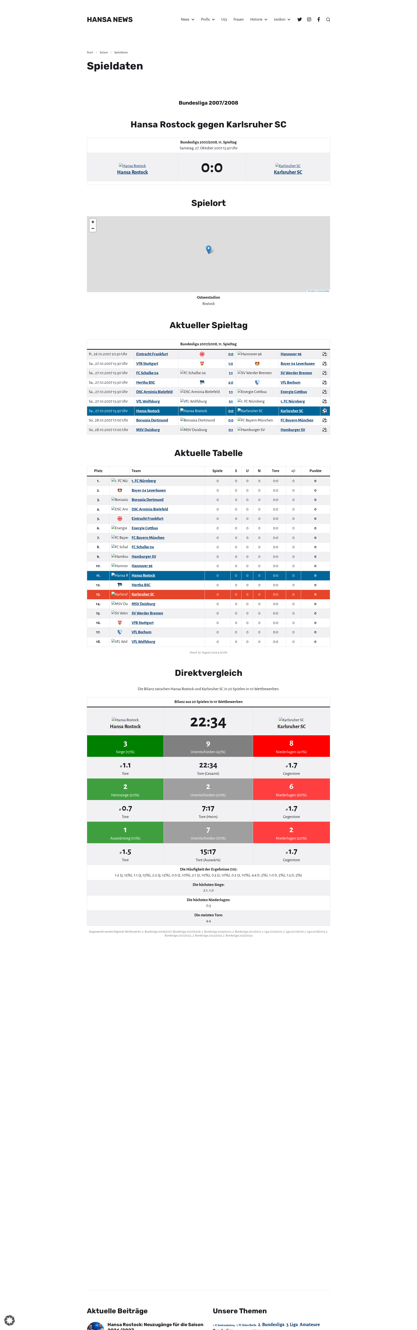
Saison (104, 52)
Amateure (310, 1324)
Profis (205, 19)
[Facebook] (318, 19)
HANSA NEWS (110, 19)
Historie (256, 19)
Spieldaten (121, 52)
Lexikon (279, 19)
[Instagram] (309, 19)
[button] (328, 19)
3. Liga (292, 1324)
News (185, 19)
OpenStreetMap (323, 291)
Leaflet (312, 291)
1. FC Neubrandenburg (224, 1325)
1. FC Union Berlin (246, 1325)
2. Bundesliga (271, 1324)
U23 (224, 19)
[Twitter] (299, 19)
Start (90, 52)
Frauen (238, 19)
